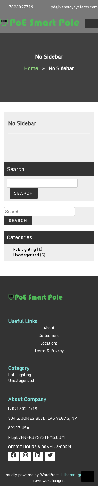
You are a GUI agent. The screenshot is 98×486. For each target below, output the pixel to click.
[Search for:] (39, 212)
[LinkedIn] (38, 457)
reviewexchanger (48, 480)
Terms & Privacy (49, 351)
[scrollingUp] (87, 476)
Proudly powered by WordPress (31, 475)
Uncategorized (26, 255)
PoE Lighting (24, 249)
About (49, 328)
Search (15, 169)
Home (31, 68)
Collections (49, 335)
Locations (49, 343)
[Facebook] (13, 457)
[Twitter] (50, 457)
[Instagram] (25, 457)
